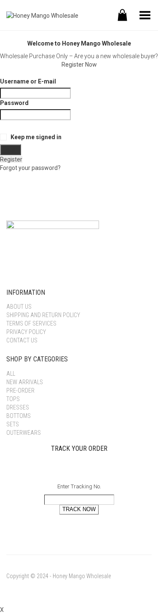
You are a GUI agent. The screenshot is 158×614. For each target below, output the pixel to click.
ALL (10, 373)
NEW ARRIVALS (24, 382)
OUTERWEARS (23, 432)
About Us (19, 306)
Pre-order (20, 390)
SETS (12, 424)
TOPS (13, 399)
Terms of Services (31, 323)
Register (11, 159)
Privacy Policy (26, 332)
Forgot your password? (30, 167)
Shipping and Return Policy (43, 315)
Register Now (79, 64)
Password (14, 103)
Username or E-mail (28, 81)
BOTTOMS (18, 415)
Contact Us (21, 340)
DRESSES (17, 407)
